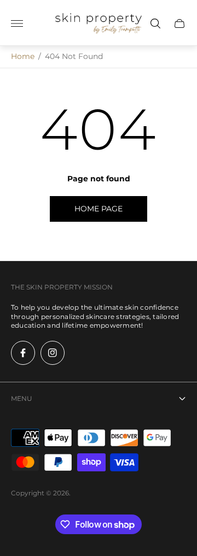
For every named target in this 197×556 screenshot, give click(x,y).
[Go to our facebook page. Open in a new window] (23, 353)
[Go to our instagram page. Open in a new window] (52, 353)
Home (22, 56)
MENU (21, 398)
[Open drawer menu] (17, 23)
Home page (98, 209)
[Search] (155, 23)
